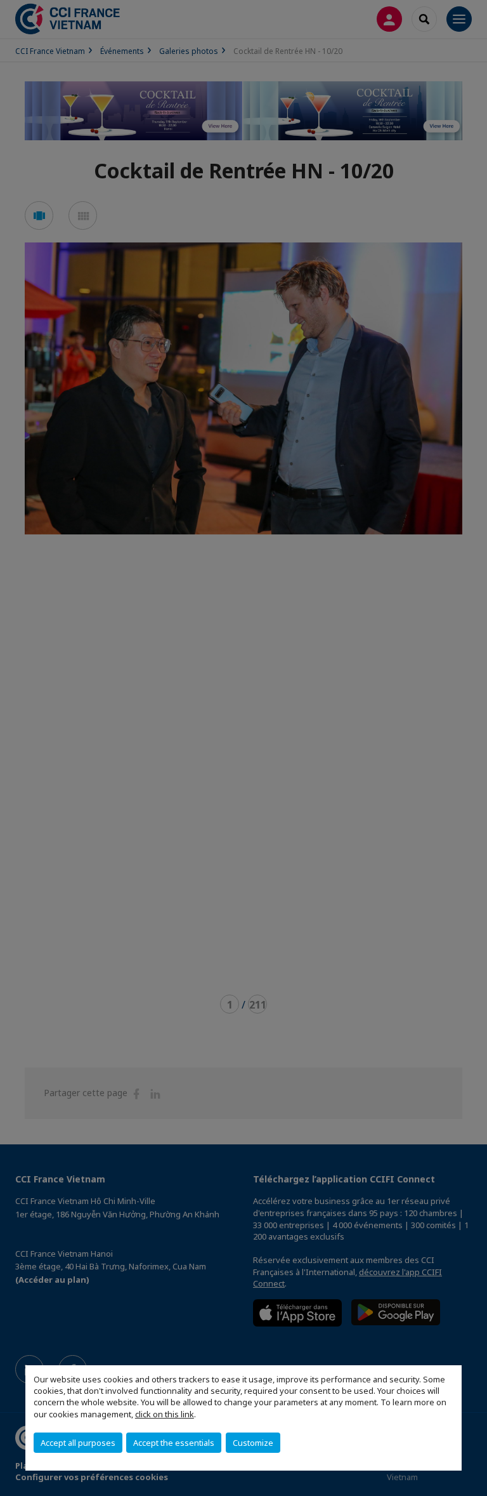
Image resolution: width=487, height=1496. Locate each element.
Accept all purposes (78, 1442)
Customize (253, 1442)
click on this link (164, 1414)
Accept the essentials (173, 1442)
